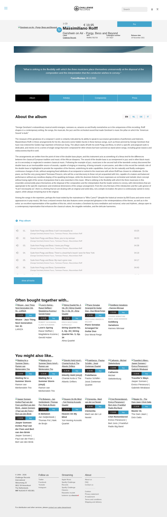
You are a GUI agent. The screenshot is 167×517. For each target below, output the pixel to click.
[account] (152, 9)
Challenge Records (69, 38)
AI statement (90, 497)
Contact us (89, 485)
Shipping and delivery (93, 502)
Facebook (42, 482)
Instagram (42, 487)
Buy (134, 24)
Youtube (42, 485)
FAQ (86, 482)
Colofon (88, 491)
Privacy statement (92, 494)
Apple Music (66, 479)
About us (88, 479)
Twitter (41, 479)
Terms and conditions (93, 499)
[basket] (157, 9)
